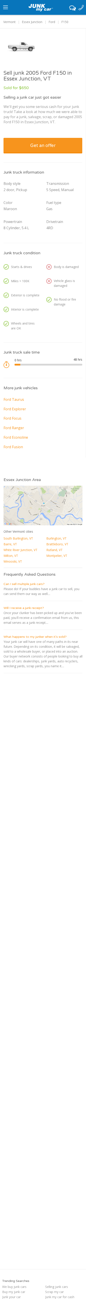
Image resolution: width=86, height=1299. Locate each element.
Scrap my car (54, 1292)
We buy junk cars (14, 1287)
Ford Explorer (15, 409)
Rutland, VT (54, 550)
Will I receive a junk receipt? (24, 608)
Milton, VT (11, 556)
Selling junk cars (56, 1287)
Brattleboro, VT (57, 544)
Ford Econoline (16, 437)
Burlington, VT (56, 538)
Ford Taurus (14, 399)
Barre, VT (10, 544)
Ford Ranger (14, 427)
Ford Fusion (13, 446)
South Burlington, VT (18, 538)
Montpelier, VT (56, 556)
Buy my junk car (13, 1292)
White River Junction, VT (20, 550)
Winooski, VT (13, 561)
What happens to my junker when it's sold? (35, 637)
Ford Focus (12, 418)
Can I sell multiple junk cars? (24, 584)
